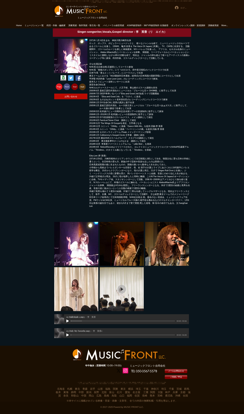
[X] (118, 370)
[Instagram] (125, 370)
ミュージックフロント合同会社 (92, 17)
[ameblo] (63, 78)
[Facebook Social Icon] (78, 78)
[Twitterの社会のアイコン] (71, 78)
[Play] (67, 321)
